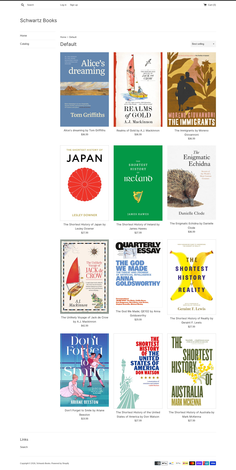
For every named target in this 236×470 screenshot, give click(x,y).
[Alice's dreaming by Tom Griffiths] (84, 89)
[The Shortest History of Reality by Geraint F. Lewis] (191, 277)
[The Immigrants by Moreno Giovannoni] (191, 89)
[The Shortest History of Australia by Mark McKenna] (191, 371)
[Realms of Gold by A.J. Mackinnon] (138, 89)
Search (24, 447)
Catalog (24, 43)
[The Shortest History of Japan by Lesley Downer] (84, 183)
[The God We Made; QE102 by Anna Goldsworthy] (138, 273)
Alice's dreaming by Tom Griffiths (84, 130)
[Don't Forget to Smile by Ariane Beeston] (84, 370)
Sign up (74, 5)
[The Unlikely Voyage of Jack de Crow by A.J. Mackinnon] (84, 276)
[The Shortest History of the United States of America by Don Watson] (138, 371)
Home (23, 35)
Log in (63, 5)
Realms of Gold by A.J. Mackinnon (138, 130)
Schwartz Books (38, 20)
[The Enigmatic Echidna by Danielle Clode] (191, 182)
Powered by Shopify (60, 463)
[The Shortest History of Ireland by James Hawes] (138, 183)
